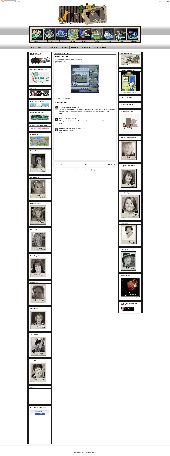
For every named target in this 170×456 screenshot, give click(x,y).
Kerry (60, 118)
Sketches (65, 47)
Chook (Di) (62, 107)
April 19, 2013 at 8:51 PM (78, 128)
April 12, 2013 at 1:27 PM (72, 107)
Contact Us (74, 47)
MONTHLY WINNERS (100, 47)
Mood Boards (54, 47)
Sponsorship (86, 47)
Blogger (94, 452)
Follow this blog (40, 413)
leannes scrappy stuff (65, 128)
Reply (60, 113)
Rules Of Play (42, 47)
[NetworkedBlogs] (40, 411)
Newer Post (58, 164)
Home (32, 47)
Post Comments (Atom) (89, 170)
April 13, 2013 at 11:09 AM (69, 118)
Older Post (111, 164)
